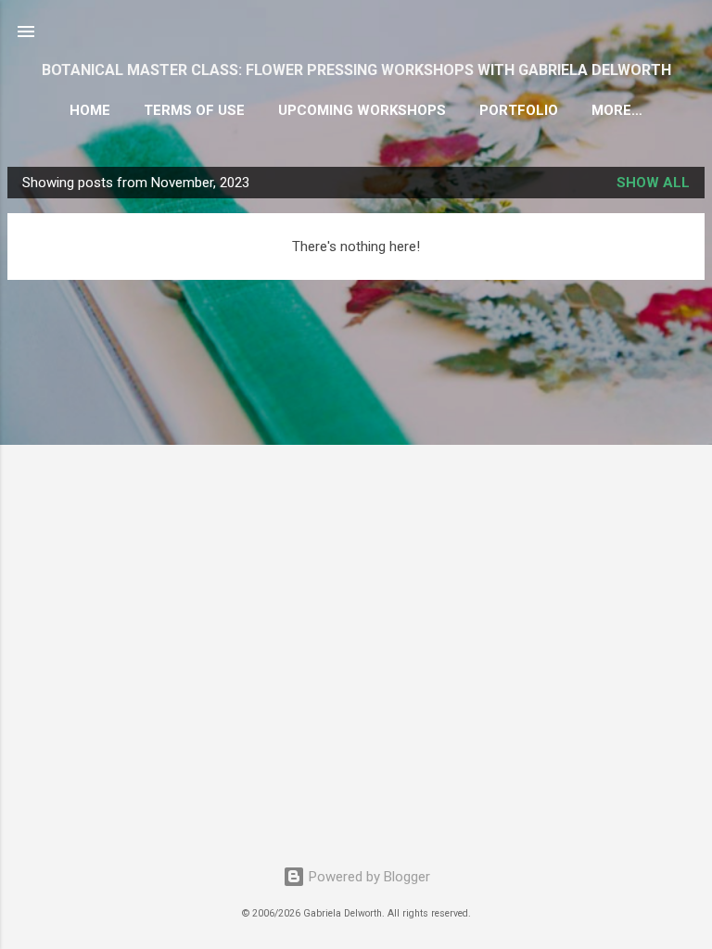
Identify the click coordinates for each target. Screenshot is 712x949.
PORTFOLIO (518, 110)
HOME (90, 110)
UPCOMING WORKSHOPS (362, 110)
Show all (653, 182)
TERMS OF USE (194, 110)
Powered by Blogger (367, 876)
